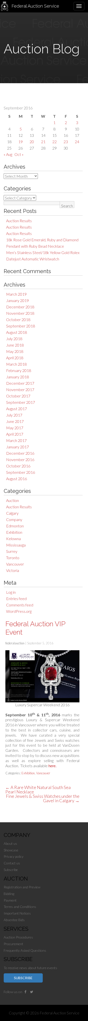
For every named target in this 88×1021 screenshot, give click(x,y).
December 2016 (20, 453)
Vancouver (15, 564)
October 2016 (18, 466)
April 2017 (14, 434)
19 (20, 141)
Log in (11, 592)
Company (14, 519)
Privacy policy (13, 856)
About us (10, 843)
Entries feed (16, 598)
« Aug (8, 154)
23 (66, 141)
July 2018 (14, 338)
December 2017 (20, 383)
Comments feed (19, 605)
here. (52, 766)
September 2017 (20, 402)
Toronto (12, 557)
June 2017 (15, 421)
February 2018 (18, 370)
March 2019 (16, 294)
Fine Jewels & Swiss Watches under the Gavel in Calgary (42, 798)
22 (54, 141)
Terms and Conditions (20, 907)
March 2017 (16, 440)
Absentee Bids (14, 920)
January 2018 (17, 376)
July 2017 (14, 415)
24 (77, 141)
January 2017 (17, 446)
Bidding (9, 894)
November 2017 (20, 389)
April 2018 (14, 357)
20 (32, 141)
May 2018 (14, 351)
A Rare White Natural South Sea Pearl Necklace (38, 789)
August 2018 (16, 332)
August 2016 (16, 478)
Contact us (12, 863)
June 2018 (15, 345)
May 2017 (14, 427)
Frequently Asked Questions (25, 950)
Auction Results (19, 220)
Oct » (18, 154)
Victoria (12, 570)
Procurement (13, 944)
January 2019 (17, 300)
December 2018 (20, 306)
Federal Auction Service (35, 6)
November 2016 (20, 459)
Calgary (12, 513)
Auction (12, 500)
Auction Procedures (18, 937)
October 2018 (18, 319)
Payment (10, 900)
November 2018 (20, 313)
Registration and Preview (22, 887)
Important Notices (17, 913)
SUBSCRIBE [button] (23, 978)
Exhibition (14, 532)
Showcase (11, 850)
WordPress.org (19, 611)
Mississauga (16, 545)
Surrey (11, 551)
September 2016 (20, 472)
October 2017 (18, 396)
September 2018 (20, 326)
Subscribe (11, 870)
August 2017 (16, 408)
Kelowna (13, 538)
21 (43, 141)
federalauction (14, 643)
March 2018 (16, 364)
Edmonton (15, 525)
